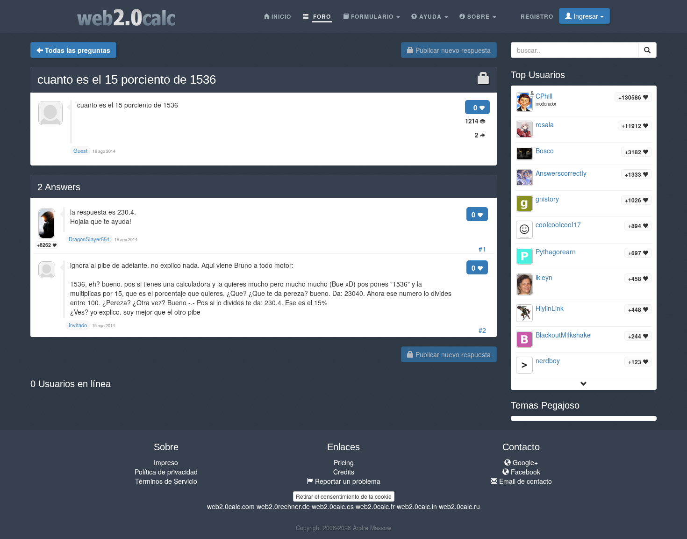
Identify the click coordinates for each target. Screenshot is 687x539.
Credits (343, 471)
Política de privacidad (166, 471)
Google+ (524, 462)
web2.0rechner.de (283, 506)
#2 (482, 330)
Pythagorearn (556, 251)
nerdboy (548, 360)
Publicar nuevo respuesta (452, 50)
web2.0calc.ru (459, 506)
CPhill (544, 96)
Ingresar (586, 16)
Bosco (545, 150)
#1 (482, 248)
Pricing (344, 462)
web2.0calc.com (231, 506)
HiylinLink (550, 308)
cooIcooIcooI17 (558, 224)
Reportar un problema (346, 481)
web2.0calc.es (333, 506)
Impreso (166, 462)
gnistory (547, 198)
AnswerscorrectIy (561, 173)
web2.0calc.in (417, 506)
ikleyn (544, 277)
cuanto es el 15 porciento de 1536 (126, 79)
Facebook (524, 471)
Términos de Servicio (166, 481)
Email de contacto (524, 481)
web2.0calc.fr (375, 506)
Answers (58, 187)
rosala (545, 124)
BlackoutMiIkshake (563, 334)
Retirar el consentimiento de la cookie (344, 496)
